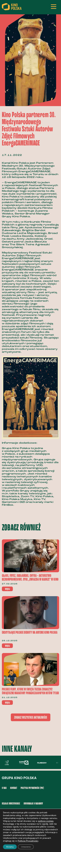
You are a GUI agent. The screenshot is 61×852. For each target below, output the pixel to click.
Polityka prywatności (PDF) (32, 788)
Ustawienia (25, 847)
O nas (4, 788)
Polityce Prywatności (28, 840)
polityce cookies (45, 821)
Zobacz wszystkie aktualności (30, 718)
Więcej (7, 589)
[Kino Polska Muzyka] (4, 763)
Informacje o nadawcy (33, 803)
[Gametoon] (21, 763)
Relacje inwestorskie (11, 803)
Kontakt (13, 788)
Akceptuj (10, 847)
